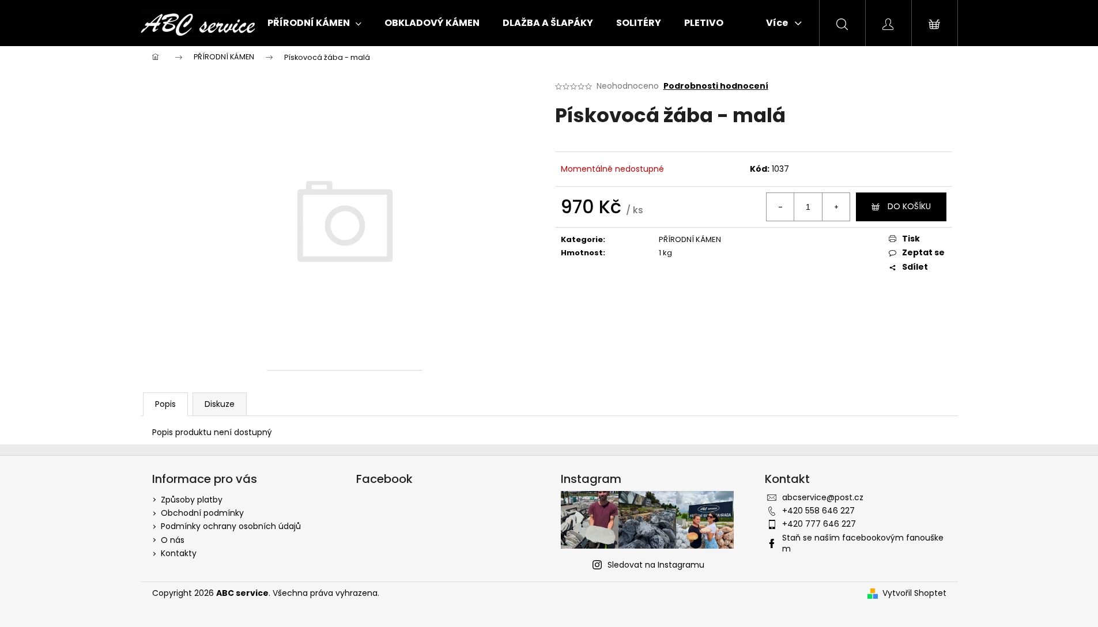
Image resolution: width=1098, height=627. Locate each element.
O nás (172, 540)
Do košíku (909, 206)
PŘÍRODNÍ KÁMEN (690, 239)
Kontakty (179, 553)
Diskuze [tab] (220, 404)
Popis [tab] (165, 404)
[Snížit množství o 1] (780, 207)
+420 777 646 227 (819, 524)
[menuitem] (314, 23)
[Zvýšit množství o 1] (836, 207)
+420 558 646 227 (818, 510)
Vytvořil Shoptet (914, 593)
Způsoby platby (191, 499)
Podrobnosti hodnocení (715, 86)
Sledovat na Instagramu (656, 565)
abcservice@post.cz (822, 497)
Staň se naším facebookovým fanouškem (863, 543)
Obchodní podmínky (202, 513)
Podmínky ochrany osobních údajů (231, 526)
